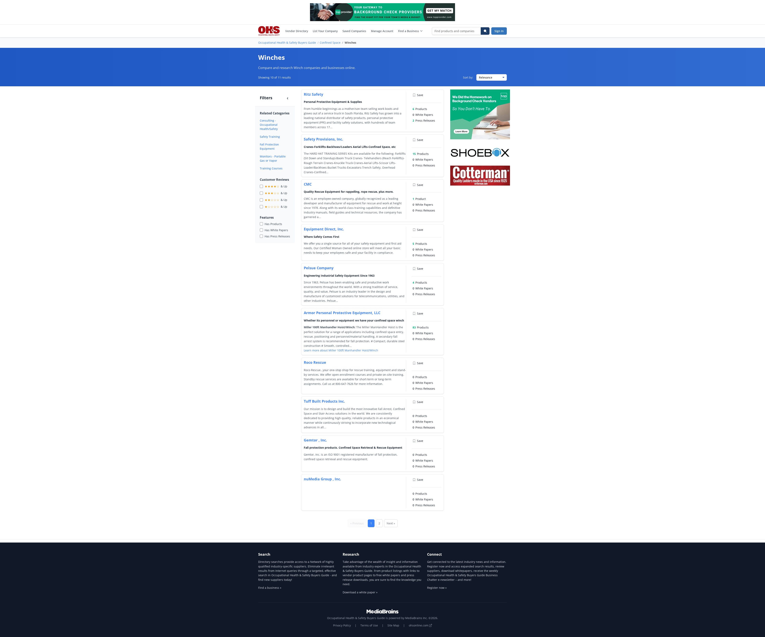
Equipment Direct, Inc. (324, 229)
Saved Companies (354, 31)
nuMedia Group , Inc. (322, 479)
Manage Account (382, 31)
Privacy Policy (342, 625)
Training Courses (271, 168)
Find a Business (408, 31)
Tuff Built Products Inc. (324, 401)
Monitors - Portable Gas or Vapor (273, 158)
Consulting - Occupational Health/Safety (269, 125)
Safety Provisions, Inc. (323, 139)
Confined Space (330, 42)
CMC (308, 184)
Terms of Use (369, 625)
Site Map (393, 625)
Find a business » (269, 588)
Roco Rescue (315, 362)
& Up (276, 186)
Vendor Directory (296, 31)
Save (420, 95)
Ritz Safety (313, 94)
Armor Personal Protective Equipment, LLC (342, 312)
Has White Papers (276, 230)
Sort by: (468, 77)
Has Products (273, 224)
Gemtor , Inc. (315, 440)
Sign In (499, 31)
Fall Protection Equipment (269, 146)
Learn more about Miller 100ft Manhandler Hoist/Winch (341, 350)
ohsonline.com (419, 625)
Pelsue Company (318, 267)
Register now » (437, 588)
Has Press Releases (277, 236)
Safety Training (270, 137)
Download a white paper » (360, 592)
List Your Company (325, 31)
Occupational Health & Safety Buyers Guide (287, 42)
